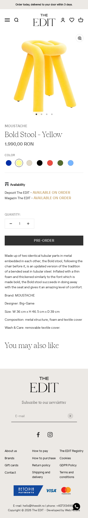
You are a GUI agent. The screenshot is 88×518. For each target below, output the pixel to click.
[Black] (40, 163)
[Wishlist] (71, 20)
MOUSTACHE (16, 126)
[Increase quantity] (28, 223)
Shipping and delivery (41, 474)
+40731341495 (65, 505)
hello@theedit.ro (34, 505)
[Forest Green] (60, 163)
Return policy (41, 465)
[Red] (50, 163)
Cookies (65, 458)
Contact (10, 472)
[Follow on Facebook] (38, 434)
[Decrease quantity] (11, 223)
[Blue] (9, 163)
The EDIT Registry (71, 451)
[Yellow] (19, 163)
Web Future (72, 510)
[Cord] (29, 163)
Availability (17, 184)
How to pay (40, 451)
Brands (9, 458)
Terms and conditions (67, 474)
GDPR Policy (68, 465)
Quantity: (13, 214)
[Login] (62, 19)
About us (11, 451)
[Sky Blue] (71, 163)
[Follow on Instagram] (50, 434)
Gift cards (11, 465)
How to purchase (44, 458)
